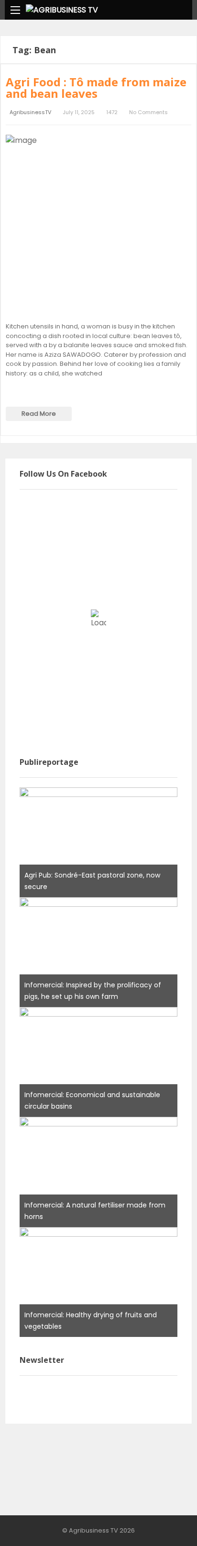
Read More (39, 413)
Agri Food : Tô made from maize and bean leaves (96, 87)
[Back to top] (166, 1524)
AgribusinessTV (30, 112)
